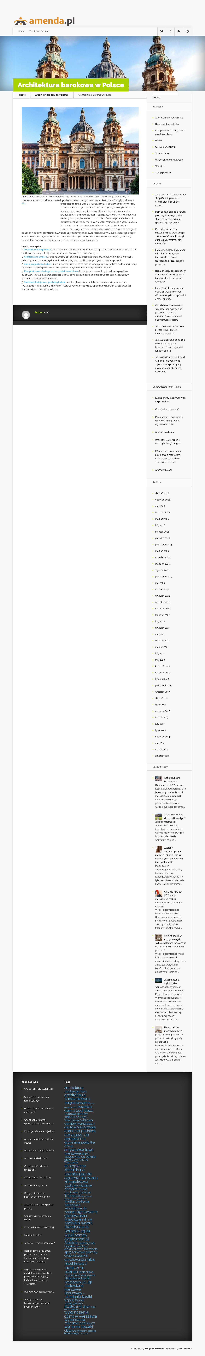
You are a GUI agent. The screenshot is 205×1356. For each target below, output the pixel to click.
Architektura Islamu (165, 432)
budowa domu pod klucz (78, 1108)
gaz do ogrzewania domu (81, 1175)
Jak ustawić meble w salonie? (39, 1243)
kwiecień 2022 (162, 615)
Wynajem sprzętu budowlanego (80, 1332)
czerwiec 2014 (162, 736)
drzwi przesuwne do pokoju (80, 1155)
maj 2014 (160, 743)
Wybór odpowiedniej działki (38, 1089)
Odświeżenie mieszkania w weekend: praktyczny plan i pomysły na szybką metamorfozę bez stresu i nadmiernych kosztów (169, 312)
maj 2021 (159, 634)
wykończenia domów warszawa (80, 1314)
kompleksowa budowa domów (78, 1183)
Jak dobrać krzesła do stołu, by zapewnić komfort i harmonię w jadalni (169, 330)
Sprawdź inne (162, 153)
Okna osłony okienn (165, 147)
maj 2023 (160, 583)
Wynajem (160, 166)
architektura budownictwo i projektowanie (77, 1099)
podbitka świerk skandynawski (78, 1225)
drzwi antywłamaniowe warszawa (78, 1149)
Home (21, 31)
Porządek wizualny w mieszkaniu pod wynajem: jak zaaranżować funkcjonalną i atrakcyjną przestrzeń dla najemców (170, 236)
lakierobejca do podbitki (75, 1210)
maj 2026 (160, 506)
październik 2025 (164, 544)
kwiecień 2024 (162, 563)
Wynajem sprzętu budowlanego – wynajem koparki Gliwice (37, 1303)
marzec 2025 (162, 551)
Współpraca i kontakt (39, 31)
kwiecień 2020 (162, 666)
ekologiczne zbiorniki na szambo (75, 1170)
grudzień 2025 (162, 538)
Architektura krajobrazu (37, 249)
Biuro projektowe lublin (167, 124)
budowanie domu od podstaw (80, 1129)
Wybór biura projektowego (169, 159)
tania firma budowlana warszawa (79, 1273)
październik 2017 (163, 685)
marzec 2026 (162, 519)
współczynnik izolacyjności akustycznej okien (77, 1303)
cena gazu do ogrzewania (76, 1136)
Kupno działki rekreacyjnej (37, 1177)
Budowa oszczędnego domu (39, 1291)
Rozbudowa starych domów (39, 1150)
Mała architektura (33, 1235)
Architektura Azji (163, 470)
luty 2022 (160, 621)
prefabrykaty (86, 1243)
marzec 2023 (162, 589)
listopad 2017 (162, 679)
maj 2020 (160, 660)
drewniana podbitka (79, 1142)
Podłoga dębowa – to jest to (39, 1131)
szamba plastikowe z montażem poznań (79, 1265)
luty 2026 (160, 525)
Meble (158, 140)
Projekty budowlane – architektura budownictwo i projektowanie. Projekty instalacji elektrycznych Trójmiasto (38, 1276)
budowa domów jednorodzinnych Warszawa (76, 1117)
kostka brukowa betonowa (76, 1203)
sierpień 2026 (162, 493)
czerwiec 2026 (162, 499)
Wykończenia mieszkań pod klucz (79, 1321)
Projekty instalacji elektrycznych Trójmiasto (81, 1247)
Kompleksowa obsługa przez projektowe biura (51, 271)
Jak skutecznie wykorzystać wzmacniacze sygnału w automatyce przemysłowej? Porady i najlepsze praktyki (169, 987)
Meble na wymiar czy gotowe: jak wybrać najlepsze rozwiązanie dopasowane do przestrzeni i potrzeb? (170, 943)
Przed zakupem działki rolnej (39, 1227)
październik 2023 (164, 576)
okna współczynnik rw (78, 1217)
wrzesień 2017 (162, 692)
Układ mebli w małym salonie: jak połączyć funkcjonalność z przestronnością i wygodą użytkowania (169, 1034)
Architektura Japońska (35, 1185)
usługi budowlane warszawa (78, 1285)
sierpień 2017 (161, 698)
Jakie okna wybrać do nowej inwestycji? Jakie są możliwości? (170, 818)
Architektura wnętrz (35, 256)
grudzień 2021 (162, 627)
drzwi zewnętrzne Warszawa (76, 1161)
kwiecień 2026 (162, 512)
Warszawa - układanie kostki (78, 1295)
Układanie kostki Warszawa (77, 1280)
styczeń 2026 (162, 531)
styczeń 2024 (162, 570)
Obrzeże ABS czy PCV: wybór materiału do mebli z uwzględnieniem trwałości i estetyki (169, 899)
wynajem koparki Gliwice (78, 1328)
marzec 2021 (161, 647)
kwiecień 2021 (162, 640)
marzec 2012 (161, 749)
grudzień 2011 (162, 756)
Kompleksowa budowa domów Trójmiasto (77, 1192)
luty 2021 (160, 653)
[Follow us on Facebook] (170, 31)
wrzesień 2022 (162, 602)
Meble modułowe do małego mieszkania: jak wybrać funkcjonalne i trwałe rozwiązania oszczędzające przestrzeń (170, 257)
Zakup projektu (163, 172)
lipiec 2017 (160, 704)
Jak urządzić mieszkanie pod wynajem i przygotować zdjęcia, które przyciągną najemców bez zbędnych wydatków (170, 364)
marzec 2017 (161, 717)
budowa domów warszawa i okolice (79, 1123)
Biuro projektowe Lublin (37, 264)
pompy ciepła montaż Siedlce (77, 1239)
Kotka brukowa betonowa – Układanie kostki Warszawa (169, 781)
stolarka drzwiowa (75, 1257)
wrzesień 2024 (162, 557)
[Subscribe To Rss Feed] (179, 31)
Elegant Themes (154, 1348)
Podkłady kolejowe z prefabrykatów (44, 282)
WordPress (185, 1348)
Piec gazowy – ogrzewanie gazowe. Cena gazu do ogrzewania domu (169, 421)
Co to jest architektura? (167, 409)
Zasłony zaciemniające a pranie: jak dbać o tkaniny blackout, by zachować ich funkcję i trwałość (169, 855)
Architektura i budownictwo (52, 95)
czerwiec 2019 (162, 672)
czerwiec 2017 (162, 711)
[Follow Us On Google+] (187, 31)
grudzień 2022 (162, 595)
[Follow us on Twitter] (162, 31)
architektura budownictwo (75, 1089)
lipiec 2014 (160, 730)
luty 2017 (160, 724)
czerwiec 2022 (162, 608)
